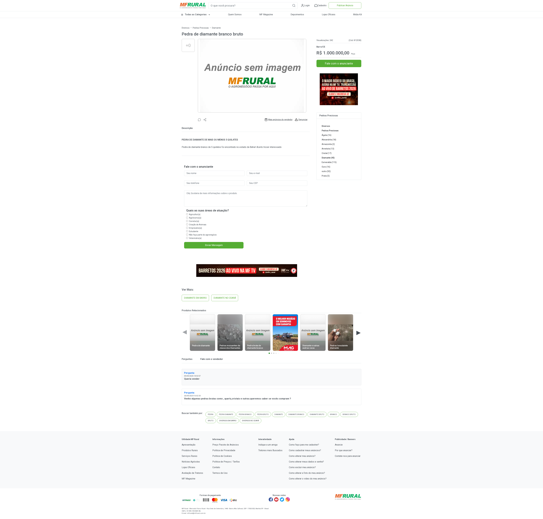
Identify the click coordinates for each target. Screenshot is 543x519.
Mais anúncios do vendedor (280, 119)
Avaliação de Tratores (192, 473)
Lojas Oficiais (328, 14)
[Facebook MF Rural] (271, 499)
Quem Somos (235, 14)
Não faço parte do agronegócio (203, 235)
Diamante (216, 28)
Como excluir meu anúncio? (302, 467)
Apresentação (188, 444)
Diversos (185, 28)
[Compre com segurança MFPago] (186, 500)
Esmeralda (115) (329, 162)
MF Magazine (266, 14)
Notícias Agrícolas (191, 461)
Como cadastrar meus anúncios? (305, 450)
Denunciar (303, 119)
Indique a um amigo (268, 444)
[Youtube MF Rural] (276, 499)
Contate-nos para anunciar (347, 456)
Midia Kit (357, 14)
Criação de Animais (197, 224)
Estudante (193, 231)
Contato (216, 467)
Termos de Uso (220, 473)
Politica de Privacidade (223, 450)
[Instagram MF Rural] (287, 499)
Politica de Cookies (222, 456)
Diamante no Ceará (225, 298)
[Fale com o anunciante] (199, 119)
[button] (294, 5)
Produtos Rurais (190, 450)
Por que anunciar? (343, 450)
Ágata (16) (326, 135)
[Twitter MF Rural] (282, 499)
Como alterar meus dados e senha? (306, 461)
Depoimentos (297, 14)
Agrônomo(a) (195, 218)
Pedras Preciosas (201, 28)
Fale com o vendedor (211, 359)
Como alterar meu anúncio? (302, 456)
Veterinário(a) (195, 238)
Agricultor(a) (194, 214)
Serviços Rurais (189, 456)
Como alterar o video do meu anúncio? (308, 478)
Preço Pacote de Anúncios (225, 444)
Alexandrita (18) (329, 140)
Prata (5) (326, 176)
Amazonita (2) (328, 144)
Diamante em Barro (195, 298)
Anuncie (339, 444)
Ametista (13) (328, 149)
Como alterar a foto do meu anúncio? (307, 473)
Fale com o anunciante (339, 63)
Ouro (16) (326, 167)
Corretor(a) (194, 221)
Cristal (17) (326, 153)
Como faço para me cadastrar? (304, 444)
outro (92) (326, 171)
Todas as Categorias (195, 14)
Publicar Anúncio (345, 5)
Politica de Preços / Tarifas (226, 461)
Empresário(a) (195, 228)
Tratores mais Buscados (270, 450)
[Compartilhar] (205, 119)
